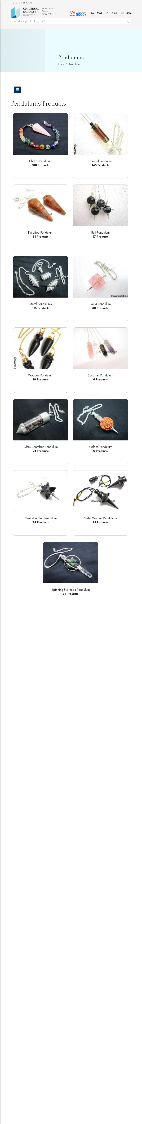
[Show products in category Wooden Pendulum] (40, 348)
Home (61, 64)
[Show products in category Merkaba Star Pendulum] (40, 491)
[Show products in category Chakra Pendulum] (40, 134)
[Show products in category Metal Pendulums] (40, 277)
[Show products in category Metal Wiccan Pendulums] (100, 491)
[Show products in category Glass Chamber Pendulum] (40, 419)
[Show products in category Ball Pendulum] (100, 205)
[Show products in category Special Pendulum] (100, 134)
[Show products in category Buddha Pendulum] (100, 419)
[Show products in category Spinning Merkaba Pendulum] (70, 562)
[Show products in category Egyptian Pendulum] (100, 348)
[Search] (127, 21)
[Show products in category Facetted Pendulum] (40, 205)
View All (36, 172)
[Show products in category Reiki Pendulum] (100, 277)
